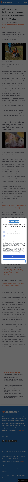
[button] (14, 239)
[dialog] (14, 241)
